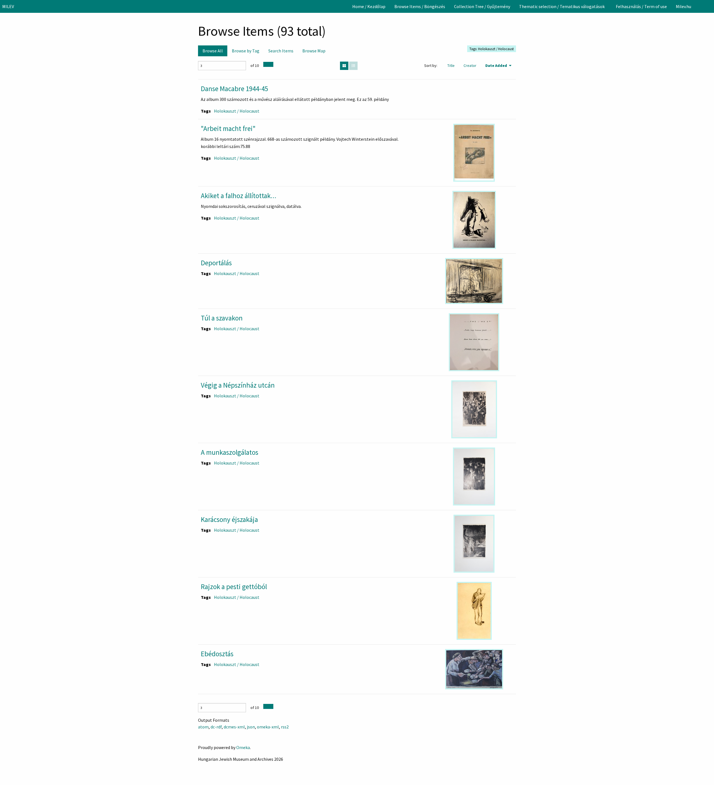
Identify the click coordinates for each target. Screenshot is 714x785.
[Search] (709, 6)
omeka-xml (268, 727)
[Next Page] (270, 64)
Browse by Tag (245, 51)
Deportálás (216, 262)
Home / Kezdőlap (368, 6)
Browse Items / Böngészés (419, 6)
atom (203, 727)
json (251, 727)
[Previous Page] (265, 64)
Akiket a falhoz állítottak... (238, 195)
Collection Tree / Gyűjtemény (482, 6)
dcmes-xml (234, 727)
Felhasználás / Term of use (641, 6)
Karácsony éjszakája (229, 519)
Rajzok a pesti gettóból (234, 586)
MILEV (8, 6)
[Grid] (344, 66)
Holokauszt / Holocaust (236, 111)
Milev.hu (683, 6)
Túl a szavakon (222, 317)
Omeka (243, 747)
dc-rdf (216, 727)
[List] (353, 66)
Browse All (212, 51)
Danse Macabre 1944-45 (234, 88)
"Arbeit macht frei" (228, 128)
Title (451, 65)
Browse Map (313, 51)
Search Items (280, 51)
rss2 (285, 727)
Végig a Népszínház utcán (238, 385)
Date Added (496, 65)
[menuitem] (369, 6)
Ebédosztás (217, 653)
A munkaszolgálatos (229, 452)
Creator (470, 65)
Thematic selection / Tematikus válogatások (562, 6)
